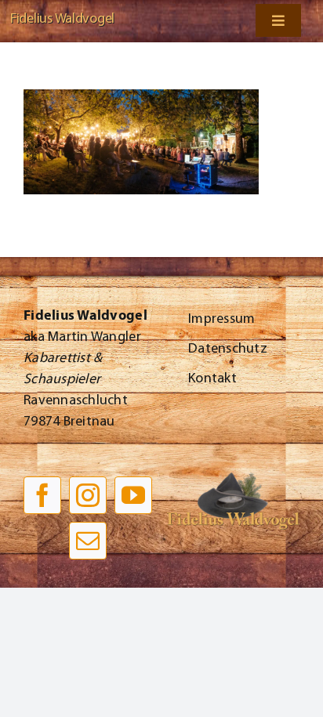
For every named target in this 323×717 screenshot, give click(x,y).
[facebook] (42, 495)
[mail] (88, 540)
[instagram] (88, 495)
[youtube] (133, 495)
